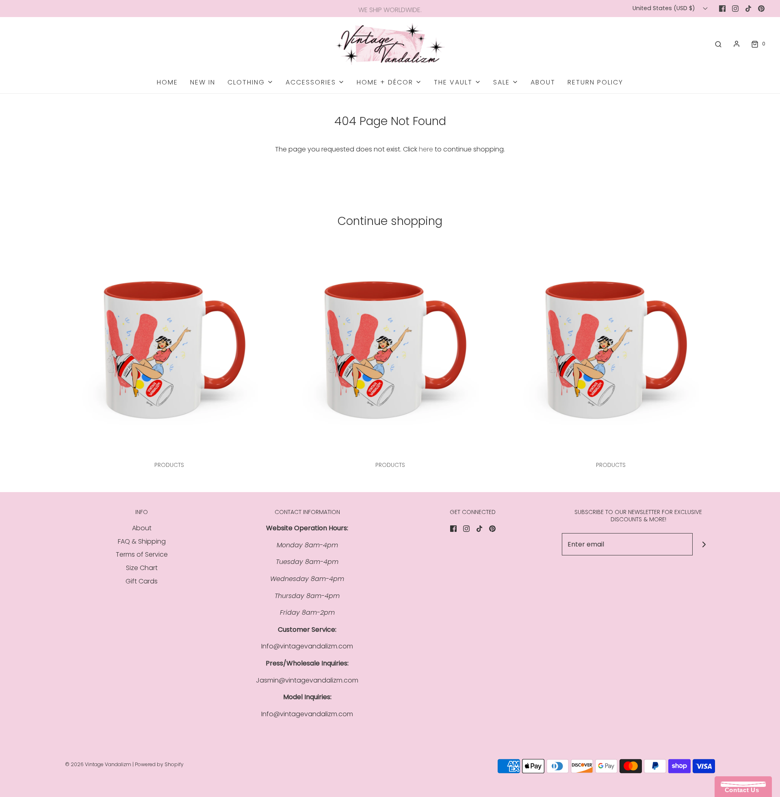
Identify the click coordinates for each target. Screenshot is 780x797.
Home (167, 82)
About (543, 82)
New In (202, 82)
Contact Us (740, 789)
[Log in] (736, 44)
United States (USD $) (665, 8)
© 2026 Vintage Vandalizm (98, 764)
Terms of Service (142, 554)
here (426, 149)
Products (169, 465)
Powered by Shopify (159, 764)
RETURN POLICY (595, 82)
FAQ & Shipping (142, 541)
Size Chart (142, 567)
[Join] (704, 544)
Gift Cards (142, 581)
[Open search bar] (718, 43)
